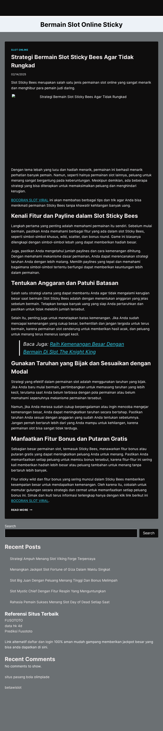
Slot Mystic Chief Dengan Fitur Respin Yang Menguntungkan (58, 591)
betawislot (13, 687)
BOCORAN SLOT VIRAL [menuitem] (30, 200)
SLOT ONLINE (19, 49)
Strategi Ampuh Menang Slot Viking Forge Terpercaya (52, 559)
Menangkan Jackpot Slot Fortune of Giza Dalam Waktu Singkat (60, 569)
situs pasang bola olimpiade (27, 677)
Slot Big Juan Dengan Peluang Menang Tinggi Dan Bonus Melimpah (63, 580)
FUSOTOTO (14, 620)
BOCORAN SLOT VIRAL (30, 501)
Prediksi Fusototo (18, 631)
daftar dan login (40, 642)
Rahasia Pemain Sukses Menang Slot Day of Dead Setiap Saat (60, 602)
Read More (21, 509)
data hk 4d (13, 626)
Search (10, 526)
